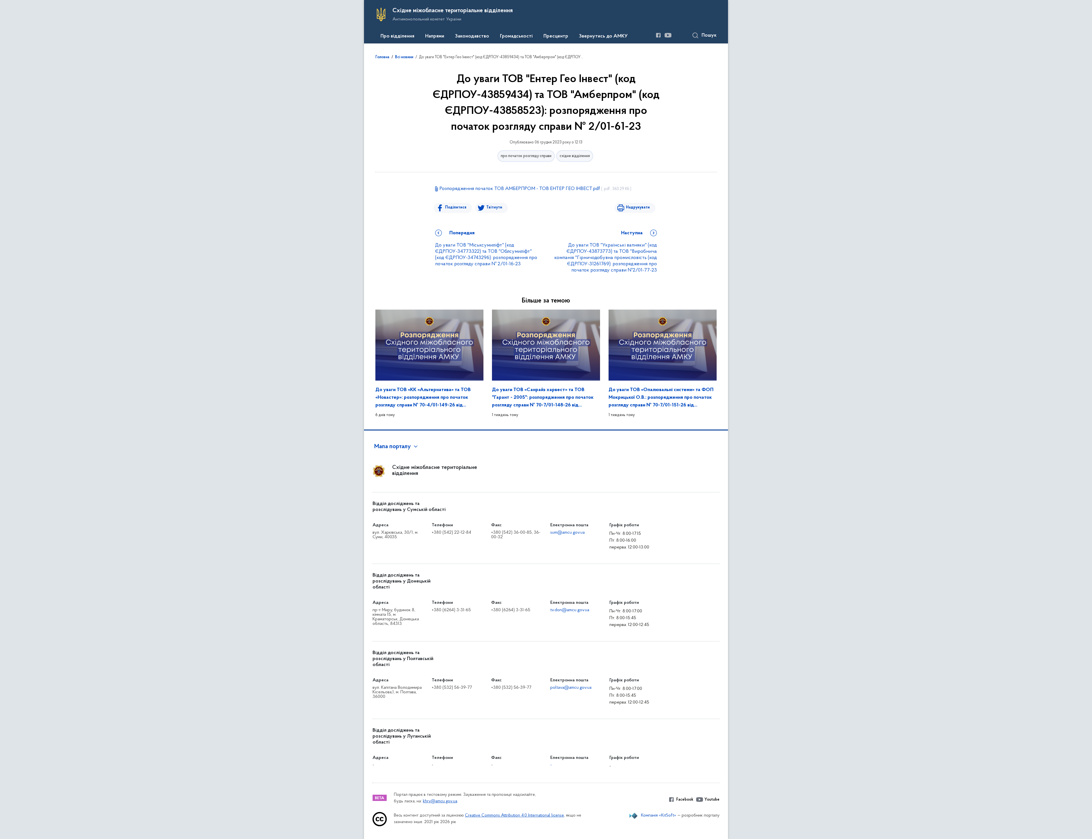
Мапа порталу (392, 447)
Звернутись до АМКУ (603, 36)
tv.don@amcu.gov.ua (569, 610)
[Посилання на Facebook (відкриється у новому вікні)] (658, 35)
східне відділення (575, 156)
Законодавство (472, 36)
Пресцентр (555, 36)
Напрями (434, 36)
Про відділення (397, 36)
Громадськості (516, 36)
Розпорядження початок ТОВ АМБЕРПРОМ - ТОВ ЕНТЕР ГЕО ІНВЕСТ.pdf (535, 188)
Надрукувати (638, 207)
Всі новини (404, 57)
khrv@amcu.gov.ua (440, 801)
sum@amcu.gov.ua (567, 532)
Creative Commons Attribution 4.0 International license (514, 815)
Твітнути (494, 207)
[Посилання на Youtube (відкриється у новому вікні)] (668, 35)
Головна (382, 57)
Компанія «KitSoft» (658, 815)
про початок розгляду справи (526, 156)
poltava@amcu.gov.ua (571, 687)
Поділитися (455, 207)
